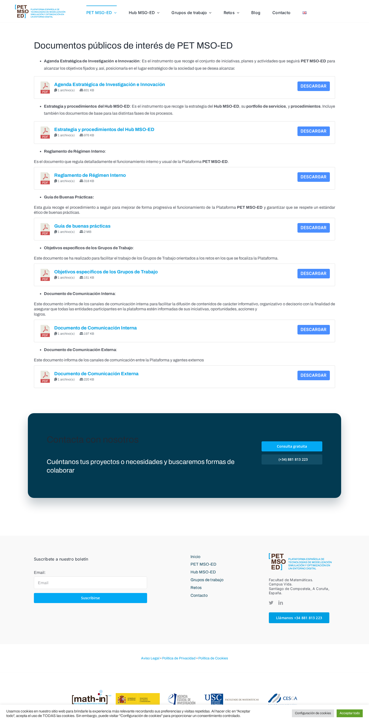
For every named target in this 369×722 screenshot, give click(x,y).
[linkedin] (280, 602)
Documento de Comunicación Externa (96, 373)
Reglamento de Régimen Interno (90, 175)
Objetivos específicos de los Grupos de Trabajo (106, 271)
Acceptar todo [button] (350, 713)
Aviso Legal (150, 658)
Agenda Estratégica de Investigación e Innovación (109, 84)
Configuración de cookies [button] (313, 713)
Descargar (314, 86)
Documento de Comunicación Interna (95, 327)
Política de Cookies (213, 658)
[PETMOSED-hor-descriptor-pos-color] (40, 7)
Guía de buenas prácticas (82, 226)
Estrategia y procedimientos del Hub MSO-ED (104, 129)
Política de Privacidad (179, 658)
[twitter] (271, 602)
